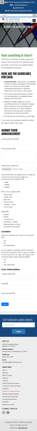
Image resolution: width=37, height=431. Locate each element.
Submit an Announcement (11, 391)
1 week (6, 182)
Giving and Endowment (10, 396)
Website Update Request (10, 394)
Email (4, 283)
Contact (5, 380)
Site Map (5, 402)
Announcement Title (10, 139)
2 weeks (7, 184)
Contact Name (8, 274)
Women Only (8, 202)
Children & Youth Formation (11, 386)
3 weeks (7, 187)
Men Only (7, 199)
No (5, 243)
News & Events (7, 375)
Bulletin (6, 214)
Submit (5, 304)
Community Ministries (9, 399)
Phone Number (8, 293)
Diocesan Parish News (12, 227)
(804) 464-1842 (19, 8)
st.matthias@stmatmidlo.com (20, 5)
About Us (5, 378)
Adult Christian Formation (10, 383)
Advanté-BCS (22, 428)
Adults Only (8, 197)
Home (4, 370)
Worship (5, 373)
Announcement (8, 149)
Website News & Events (12, 224)
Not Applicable (9, 245)
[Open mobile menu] (2, 2)
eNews (6, 217)
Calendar (5, 388)
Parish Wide (8, 195)
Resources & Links (8, 404)
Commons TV (9, 219)
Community (8, 207)
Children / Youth (10, 204)
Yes (5, 240)
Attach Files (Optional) (9, 165)
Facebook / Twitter (11, 222)
